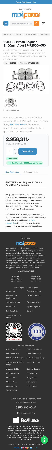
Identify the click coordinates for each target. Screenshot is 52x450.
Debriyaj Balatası (33, 369)
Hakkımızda (10, 291)
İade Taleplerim (12, 311)
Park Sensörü (32, 382)
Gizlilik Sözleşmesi (34, 295)
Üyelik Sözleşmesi (34, 291)
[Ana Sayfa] (26, 15)
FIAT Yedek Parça (13, 354)
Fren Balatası (32, 373)
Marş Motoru (32, 378)
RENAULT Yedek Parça (36, 358)
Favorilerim (10, 307)
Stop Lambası (32, 386)
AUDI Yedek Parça (13, 349)
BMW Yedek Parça (34, 349)
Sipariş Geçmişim (33, 307)
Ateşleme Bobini (33, 362)
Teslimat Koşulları (13, 302)
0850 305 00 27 (26, 407)
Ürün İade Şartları (34, 302)
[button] (5, 23)
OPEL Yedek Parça (34, 354)
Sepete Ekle (27, 151)
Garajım (30, 311)
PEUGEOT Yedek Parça (15, 358)
